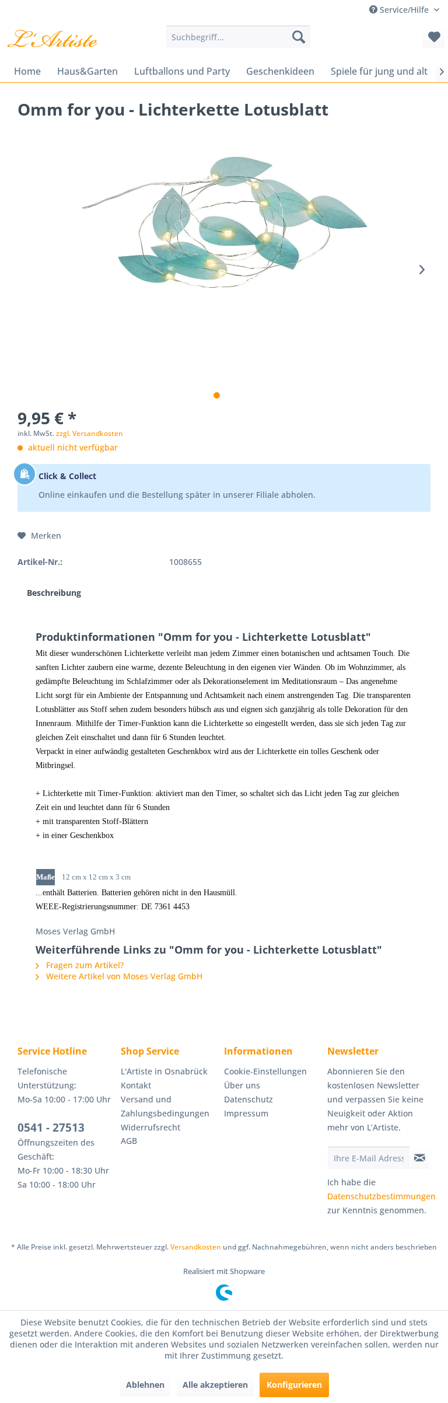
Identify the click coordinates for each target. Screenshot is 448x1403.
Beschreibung (54, 592)
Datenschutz (248, 1099)
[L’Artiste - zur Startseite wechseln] (52, 39)
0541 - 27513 (51, 1127)
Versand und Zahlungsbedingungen (165, 1106)
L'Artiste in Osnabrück (164, 1071)
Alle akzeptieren (215, 1384)
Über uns (242, 1085)
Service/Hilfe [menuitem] (404, 9)
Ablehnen (145, 1384)
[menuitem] (239, 36)
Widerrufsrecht (150, 1127)
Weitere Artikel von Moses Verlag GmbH (123, 976)
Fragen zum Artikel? (84, 965)
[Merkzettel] (433, 36)
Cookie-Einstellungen (265, 1071)
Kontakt (136, 1085)
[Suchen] (298, 36)
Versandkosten (195, 1247)
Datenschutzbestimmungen (381, 1196)
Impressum (246, 1113)
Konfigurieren (294, 1384)
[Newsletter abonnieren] (420, 1158)
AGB (129, 1140)
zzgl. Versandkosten (89, 433)
